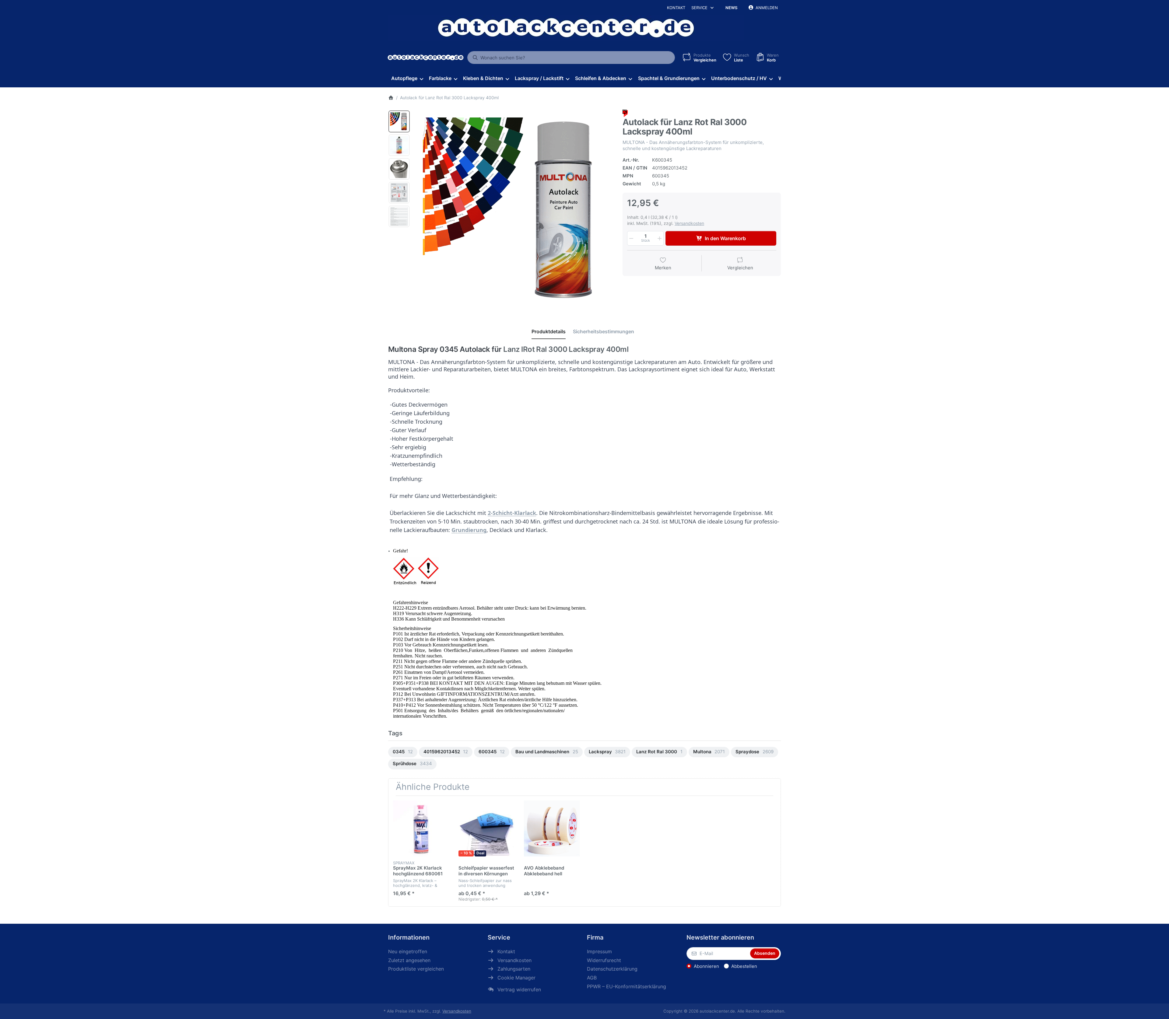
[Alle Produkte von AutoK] (625, 113)
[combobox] (571, 57)
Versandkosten (689, 223)
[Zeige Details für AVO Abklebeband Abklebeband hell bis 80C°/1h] (552, 828)
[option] (399, 121)
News (731, 7)
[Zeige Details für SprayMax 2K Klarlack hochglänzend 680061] (421, 828)
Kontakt (676, 7)
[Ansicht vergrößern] (514, 209)
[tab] (549, 331)
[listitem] (514, 209)
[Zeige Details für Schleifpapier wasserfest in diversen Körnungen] (486, 828)
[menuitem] (407, 79)
